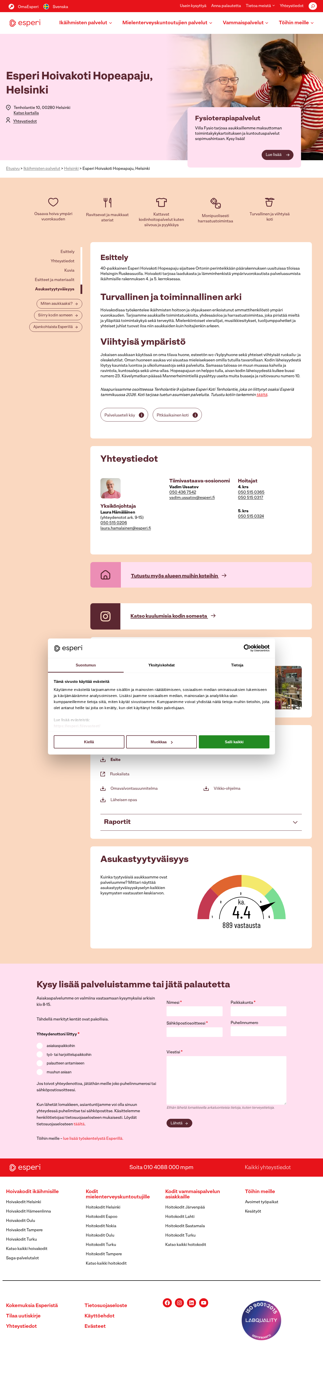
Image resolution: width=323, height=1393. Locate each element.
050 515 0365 (251, 493)
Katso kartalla (26, 113)
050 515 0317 (250, 498)
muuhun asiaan (59, 1072)
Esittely (67, 252)
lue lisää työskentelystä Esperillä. (93, 1139)
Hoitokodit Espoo (101, 1217)
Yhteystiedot (292, 6)
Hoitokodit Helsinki (103, 1207)
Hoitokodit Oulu (100, 1236)
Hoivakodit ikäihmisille (32, 1191)
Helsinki (71, 169)
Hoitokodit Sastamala (185, 1226)
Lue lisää (274, 155)
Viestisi (175, 1052)
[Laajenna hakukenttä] (313, 6)
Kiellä (89, 742)
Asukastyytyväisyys (54, 289)
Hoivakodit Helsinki (23, 1202)
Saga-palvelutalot (22, 1258)
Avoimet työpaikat (261, 1202)
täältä (261, 395)
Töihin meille (260, 1191)
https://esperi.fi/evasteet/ (77, 726)
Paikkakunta (243, 1003)
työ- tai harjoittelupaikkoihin (69, 1055)
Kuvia (69, 271)
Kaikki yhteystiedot (268, 1167)
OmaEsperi (28, 7)
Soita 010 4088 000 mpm (161, 1167)
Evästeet (95, 1326)
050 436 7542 (182, 493)
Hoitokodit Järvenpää (185, 1207)
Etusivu (13, 169)
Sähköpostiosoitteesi (187, 1023)
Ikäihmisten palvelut (41, 169)
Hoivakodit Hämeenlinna (28, 1212)
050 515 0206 (113, 523)
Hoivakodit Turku (21, 1240)
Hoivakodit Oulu (20, 1221)
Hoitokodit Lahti (180, 1217)
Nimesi (174, 1003)
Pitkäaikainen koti (173, 415)
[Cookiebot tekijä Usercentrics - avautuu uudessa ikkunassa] (247, 648)
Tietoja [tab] (237, 665)
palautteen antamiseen (65, 1063)
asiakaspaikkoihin (61, 1046)
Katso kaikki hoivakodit (26, 1249)
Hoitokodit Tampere (104, 1254)
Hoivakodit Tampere (24, 1230)
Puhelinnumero (244, 1023)
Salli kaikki (234, 742)
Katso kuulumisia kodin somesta (169, 616)
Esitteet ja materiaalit (54, 280)
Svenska (60, 7)
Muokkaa (159, 742)
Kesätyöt (253, 1212)
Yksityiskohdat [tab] (161, 665)
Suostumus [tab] (86, 665)
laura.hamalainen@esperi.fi (125, 528)
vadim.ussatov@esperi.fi (192, 498)
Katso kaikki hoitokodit (106, 1264)
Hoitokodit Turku (101, 1245)
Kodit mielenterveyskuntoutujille (118, 1194)
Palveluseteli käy (119, 415)
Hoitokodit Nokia (101, 1226)
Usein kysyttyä (193, 6)
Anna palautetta (226, 6)
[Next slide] (298, 688)
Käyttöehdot (100, 1316)
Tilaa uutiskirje (23, 1316)
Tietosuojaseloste (106, 1305)
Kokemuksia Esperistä (32, 1305)
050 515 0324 (251, 517)
